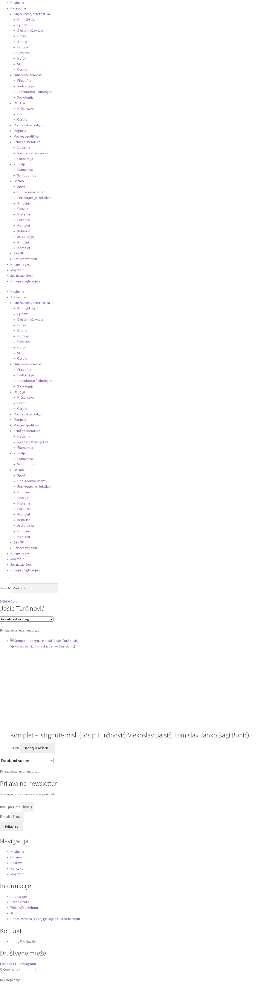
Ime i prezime (10, 806)
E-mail (5, 816)
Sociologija (25, 97)
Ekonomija (25, 158)
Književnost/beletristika (32, 14)
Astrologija (25, 236)
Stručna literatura (27, 142)
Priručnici (24, 203)
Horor (21, 58)
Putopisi (23, 220)
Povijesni (24, 53)
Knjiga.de (28, 969)
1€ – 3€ (19, 253)
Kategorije (18, 8)
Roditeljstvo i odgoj (28, 125)
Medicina (23, 147)
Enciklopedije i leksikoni (34, 197)
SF (19, 64)
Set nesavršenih (25, 259)
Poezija (22, 208)
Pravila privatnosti (50, 969)
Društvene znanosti (28, 75)
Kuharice (23, 231)
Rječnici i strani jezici (32, 153)
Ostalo (22, 69)
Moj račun (17, 270)
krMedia (26, 980)
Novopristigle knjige (25, 281)
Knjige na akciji (21, 264)
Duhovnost (25, 169)
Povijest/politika (26, 136)
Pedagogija (25, 86)
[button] (137, 581)
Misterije (23, 214)
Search (5, 588)
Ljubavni (23, 25)
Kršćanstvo (25, 108)
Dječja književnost (30, 30)
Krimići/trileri (27, 19)
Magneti (20, 131)
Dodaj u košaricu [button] (37, 748)
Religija (19, 103)
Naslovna (17, 2)
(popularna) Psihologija (34, 92)
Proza (21, 36)
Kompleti (24, 225)
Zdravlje (20, 164)
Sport (21, 186)
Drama (22, 41)
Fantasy (23, 47)
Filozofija (24, 80)
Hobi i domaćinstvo (31, 192)
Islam (21, 114)
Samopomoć (26, 175)
